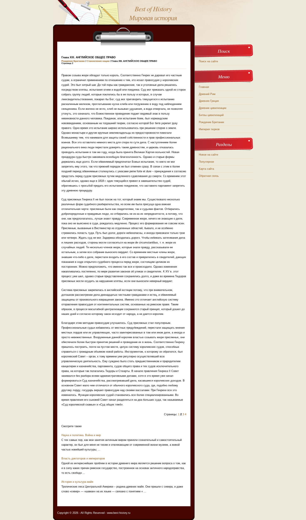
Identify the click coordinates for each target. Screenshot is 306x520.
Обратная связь (209, 175)
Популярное (206, 161)
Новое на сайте (208, 154)
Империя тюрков (209, 129)
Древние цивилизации (212, 108)
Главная (204, 87)
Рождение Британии (73, 61)
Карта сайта (206, 168)
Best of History (153, 8)
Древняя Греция (209, 100)
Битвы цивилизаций (211, 115)
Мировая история (153, 17)
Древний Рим (207, 94)
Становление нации (98, 61)
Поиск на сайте (208, 61)
